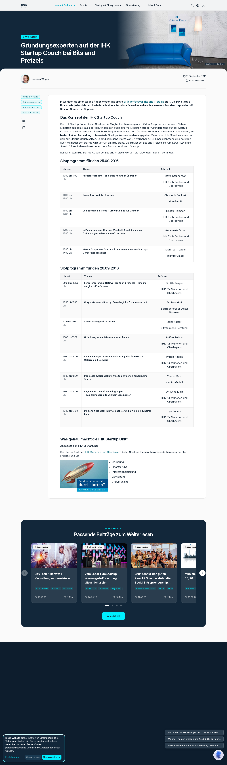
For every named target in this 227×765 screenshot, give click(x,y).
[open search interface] (192, 5)
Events (83, 5)
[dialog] (34, 748)
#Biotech (103, 589)
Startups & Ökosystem (107, 5)
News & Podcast (64, 5)
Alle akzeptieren (52, 757)
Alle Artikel (113, 616)
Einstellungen (12, 757)
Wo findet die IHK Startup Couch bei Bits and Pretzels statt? (196, 732)
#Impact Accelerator (145, 589)
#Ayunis (56, 589)
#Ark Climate (42, 589)
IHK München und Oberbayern (102, 452)
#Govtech (67, 589)
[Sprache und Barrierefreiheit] (198, 5)
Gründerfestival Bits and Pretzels (144, 101)
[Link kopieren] (23, 127)
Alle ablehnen (33, 757)
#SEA (161, 589)
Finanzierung (133, 5)
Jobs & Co (153, 5)
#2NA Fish (91, 589)
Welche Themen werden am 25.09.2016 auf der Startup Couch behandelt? (196, 739)
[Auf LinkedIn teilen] (23, 120)
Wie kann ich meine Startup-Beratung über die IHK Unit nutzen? (196, 745)
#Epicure (116, 589)
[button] (202, 573)
